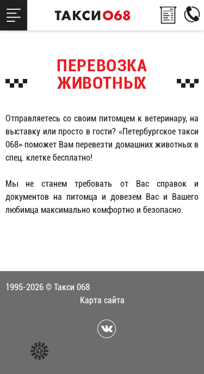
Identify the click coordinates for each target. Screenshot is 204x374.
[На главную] (92, 15)
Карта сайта (102, 300)
